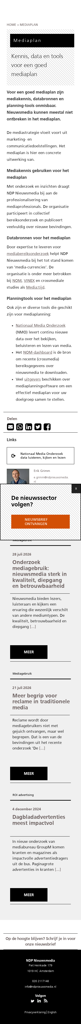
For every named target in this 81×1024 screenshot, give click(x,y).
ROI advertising (23, 795)
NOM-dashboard (37, 352)
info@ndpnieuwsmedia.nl (40, 986)
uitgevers (32, 379)
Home (11, 25)
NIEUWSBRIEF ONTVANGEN (36, 521)
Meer (29, 652)
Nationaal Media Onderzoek (40, 325)
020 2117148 (40, 981)
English (52, 1012)
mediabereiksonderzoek (28, 253)
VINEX (29, 280)
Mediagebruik (22, 540)
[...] (33, 626)
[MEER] (29, 644)
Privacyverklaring (36, 1012)
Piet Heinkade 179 (40, 965)
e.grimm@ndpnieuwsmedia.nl (51, 479)
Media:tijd (35, 287)
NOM (17, 280)
